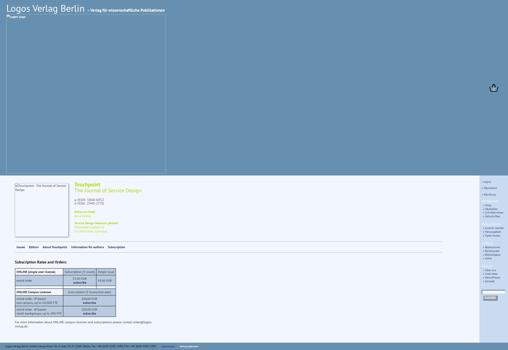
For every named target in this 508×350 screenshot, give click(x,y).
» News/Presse (491, 277)
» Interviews (490, 274)
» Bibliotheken (492, 255)
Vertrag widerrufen (189, 346)
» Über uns (489, 270)
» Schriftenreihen (493, 212)
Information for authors (87, 247)
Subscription (116, 247)
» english (486, 181)
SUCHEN (490, 297)
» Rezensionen (491, 247)
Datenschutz (168, 346)
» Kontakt (489, 281)
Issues (20, 247)
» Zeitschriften (491, 216)
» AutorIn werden (493, 228)
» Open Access (491, 235)
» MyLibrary (489, 194)
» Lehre (487, 258)
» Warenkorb (489, 188)
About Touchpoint (55, 247)
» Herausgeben (492, 232)
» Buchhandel (491, 251)
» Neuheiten (490, 209)
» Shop (487, 205)
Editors (34, 247)
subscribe (79, 282)
